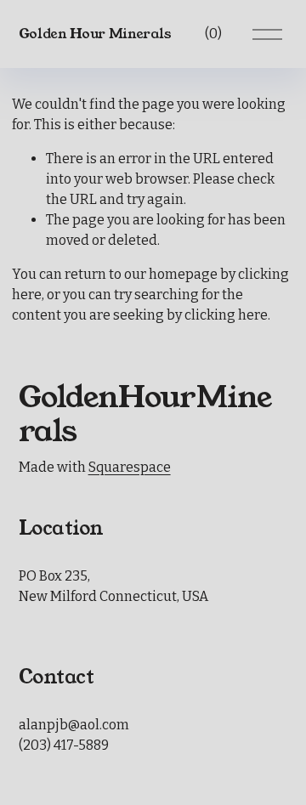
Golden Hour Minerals (95, 33)
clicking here (226, 315)
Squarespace (129, 467)
